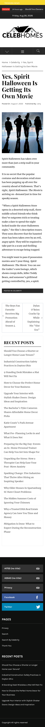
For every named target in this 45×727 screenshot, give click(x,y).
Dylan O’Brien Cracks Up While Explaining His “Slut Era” (34, 317)
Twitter (8, 606)
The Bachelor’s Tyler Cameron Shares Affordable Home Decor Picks (21, 412)
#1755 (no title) (12, 568)
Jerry (39, 104)
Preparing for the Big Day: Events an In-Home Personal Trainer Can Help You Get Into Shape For (22, 448)
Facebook (9, 597)
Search (5, 634)
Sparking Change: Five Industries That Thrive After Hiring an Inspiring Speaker (22, 477)
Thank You (7, 645)
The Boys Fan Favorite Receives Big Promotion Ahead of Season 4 (12, 315)
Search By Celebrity (10, 640)
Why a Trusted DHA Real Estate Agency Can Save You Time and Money (21, 513)
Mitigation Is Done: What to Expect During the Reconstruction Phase (22, 527)
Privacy (8, 587)
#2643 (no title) (12, 578)
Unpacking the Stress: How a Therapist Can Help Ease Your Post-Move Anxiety (20, 462)
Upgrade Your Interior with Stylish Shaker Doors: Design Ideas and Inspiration (20, 397)
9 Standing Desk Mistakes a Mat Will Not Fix (22, 685)
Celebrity (17, 291)
